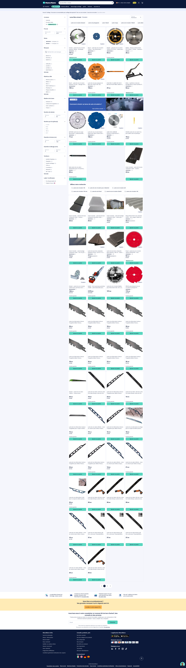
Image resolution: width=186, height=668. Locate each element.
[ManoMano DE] (85, 657)
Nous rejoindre (46, 648)
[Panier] (142, 2)
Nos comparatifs (81, 639)
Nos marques (80, 642)
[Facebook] (115, 649)
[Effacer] (112, 3)
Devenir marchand (47, 646)
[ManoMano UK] (81, 657)
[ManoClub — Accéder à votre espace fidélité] (134, 2)
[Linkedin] (112, 649)
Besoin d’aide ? (46, 639)
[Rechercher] (60, 3)
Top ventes (79, 648)
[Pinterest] (119, 649)
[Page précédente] (101, 586)
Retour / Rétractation (48, 637)
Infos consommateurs (120, 666)
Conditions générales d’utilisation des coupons (54, 652)
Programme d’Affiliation (48, 650)
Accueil (44, 12)
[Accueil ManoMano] (49, 2)
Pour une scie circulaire (81, 12)
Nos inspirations (81, 646)
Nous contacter (46, 642)
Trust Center (93, 666)
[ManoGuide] (182, 664)
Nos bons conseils (81, 635)
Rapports (129, 666)
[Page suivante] (110, 586)
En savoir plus (107, 627)
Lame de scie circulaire (92, 12)
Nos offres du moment (82, 644)
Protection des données (83, 666)
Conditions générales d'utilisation (105, 666)
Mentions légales (71, 666)
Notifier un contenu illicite (49, 644)
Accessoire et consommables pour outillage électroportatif (63, 12)
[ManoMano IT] (78, 657)
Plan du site (63, 666)
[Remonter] (141, 658)
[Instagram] (122, 649)
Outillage (48, 12)
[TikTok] (126, 649)
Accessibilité (136, 666)
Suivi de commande (47, 635)
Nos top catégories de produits (84, 637)
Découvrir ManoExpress (82, 650)
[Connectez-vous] (138, 2)
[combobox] (136, 17)
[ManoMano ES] (88, 657)
